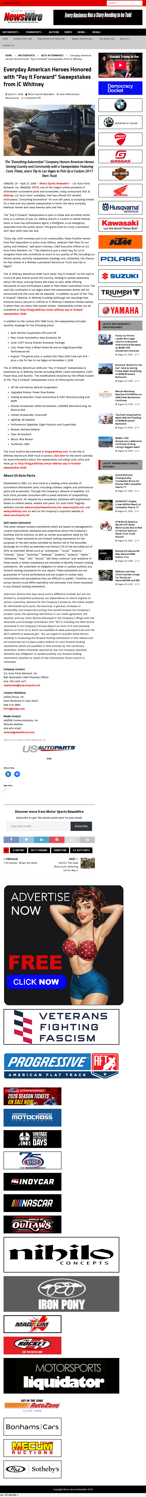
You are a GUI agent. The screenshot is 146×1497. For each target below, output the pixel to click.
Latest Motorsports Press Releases (116, 325)
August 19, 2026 (125, 427)
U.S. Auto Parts (81, 850)
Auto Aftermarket (69, 94)
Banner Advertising (82, 39)
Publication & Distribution (50, 39)
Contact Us (8, 45)
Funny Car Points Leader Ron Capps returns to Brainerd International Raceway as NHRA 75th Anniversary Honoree (128, 343)
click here (59, 455)
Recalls (96, 32)
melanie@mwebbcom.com (19, 732)
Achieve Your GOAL (23, 39)
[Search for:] (124, 2)
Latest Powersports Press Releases (120, 464)
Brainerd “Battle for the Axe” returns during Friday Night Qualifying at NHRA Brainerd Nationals (128, 371)
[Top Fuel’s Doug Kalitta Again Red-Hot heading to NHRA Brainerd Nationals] (105, 418)
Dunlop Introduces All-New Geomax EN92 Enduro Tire (127, 554)
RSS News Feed (107, 39)
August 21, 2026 (125, 354)
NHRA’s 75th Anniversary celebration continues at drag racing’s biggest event (128, 442)
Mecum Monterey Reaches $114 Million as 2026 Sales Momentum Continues (128, 395)
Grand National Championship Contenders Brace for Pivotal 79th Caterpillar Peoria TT (128, 481)
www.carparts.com (73, 507)
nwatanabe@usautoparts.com (22, 685)
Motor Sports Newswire (54, 183)
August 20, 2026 (125, 381)
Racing (81, 32)
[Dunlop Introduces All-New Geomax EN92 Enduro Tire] (105, 554)
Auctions (54, 32)
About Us (124, 39)
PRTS (35, 187)
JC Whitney (18, 850)
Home (5, 39)
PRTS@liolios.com (14, 708)
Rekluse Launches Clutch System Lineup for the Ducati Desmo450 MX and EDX (127, 576)
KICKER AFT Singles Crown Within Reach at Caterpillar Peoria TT (128, 504)
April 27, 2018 (15, 94)
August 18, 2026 (125, 451)
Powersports (33, 32)
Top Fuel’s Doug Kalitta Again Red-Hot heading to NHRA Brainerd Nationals (128, 419)
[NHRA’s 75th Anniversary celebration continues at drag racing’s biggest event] (105, 442)
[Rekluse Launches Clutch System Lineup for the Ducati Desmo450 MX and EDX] (105, 575)
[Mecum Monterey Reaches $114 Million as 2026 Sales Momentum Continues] (105, 395)
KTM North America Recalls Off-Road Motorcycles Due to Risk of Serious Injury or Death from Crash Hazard (128, 529)
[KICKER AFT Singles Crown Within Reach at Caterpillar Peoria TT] (105, 505)
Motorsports (10, 32)
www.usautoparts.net (17, 515)
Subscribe (81, 826)
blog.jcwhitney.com (56, 451)
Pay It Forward (39, 850)
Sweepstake (60, 850)
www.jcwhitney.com (15, 511)
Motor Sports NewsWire (41, 94)
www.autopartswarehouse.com (43, 507)
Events (68, 32)
